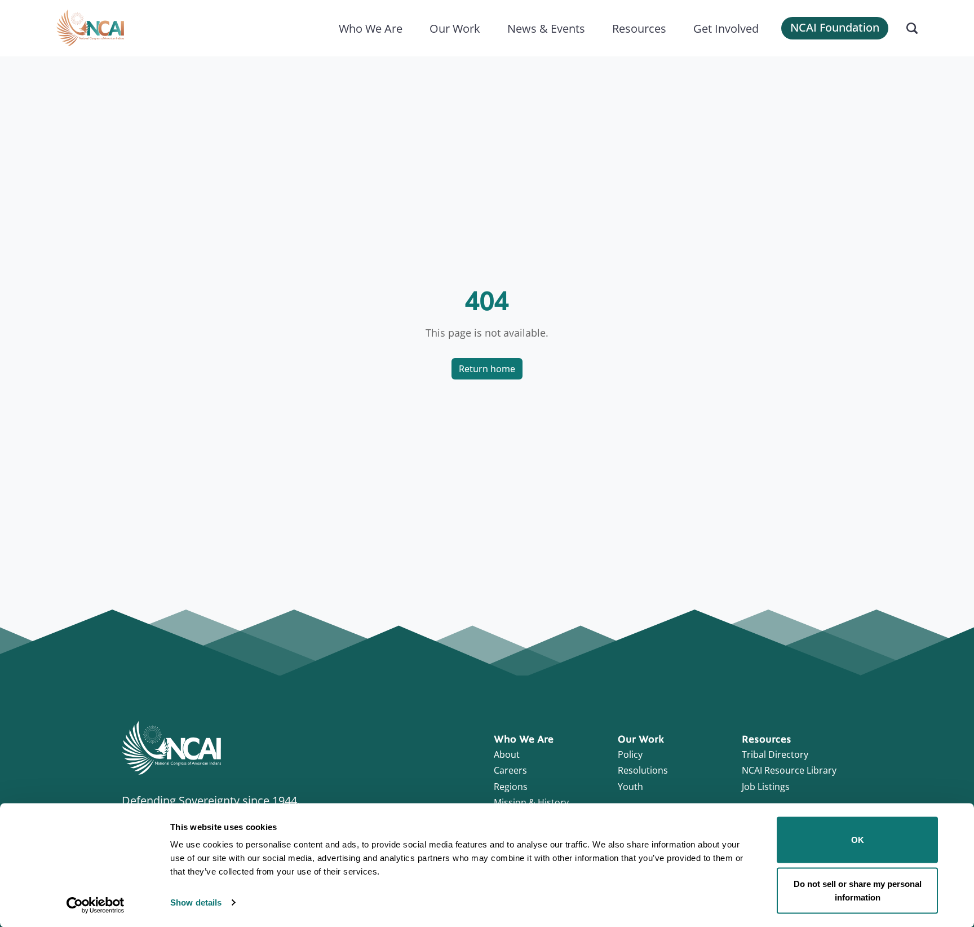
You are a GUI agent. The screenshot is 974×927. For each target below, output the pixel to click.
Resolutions (643, 770)
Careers (510, 770)
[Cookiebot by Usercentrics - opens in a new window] (95, 905)
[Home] (90, 28)
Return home (487, 369)
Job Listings (766, 786)
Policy (630, 754)
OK (857, 840)
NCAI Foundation (834, 27)
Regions (511, 786)
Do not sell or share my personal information (858, 890)
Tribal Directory (775, 754)
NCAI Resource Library (789, 770)
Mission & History (531, 802)
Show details (196, 902)
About (507, 754)
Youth (630, 786)
